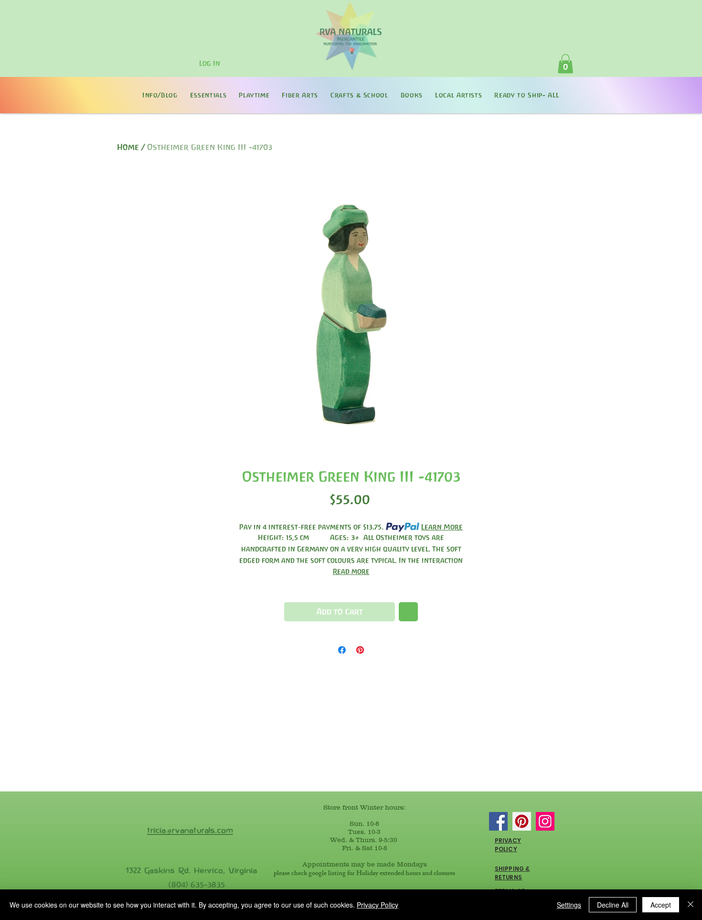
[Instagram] (545, 821)
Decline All (612, 904)
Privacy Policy (377, 904)
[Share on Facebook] (342, 650)
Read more (351, 571)
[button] (565, 64)
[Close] (690, 904)
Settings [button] (569, 904)
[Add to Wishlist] (408, 611)
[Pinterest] (521, 821)
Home (128, 147)
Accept (660, 904)
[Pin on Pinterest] (360, 650)
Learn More (442, 527)
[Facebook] (498, 821)
